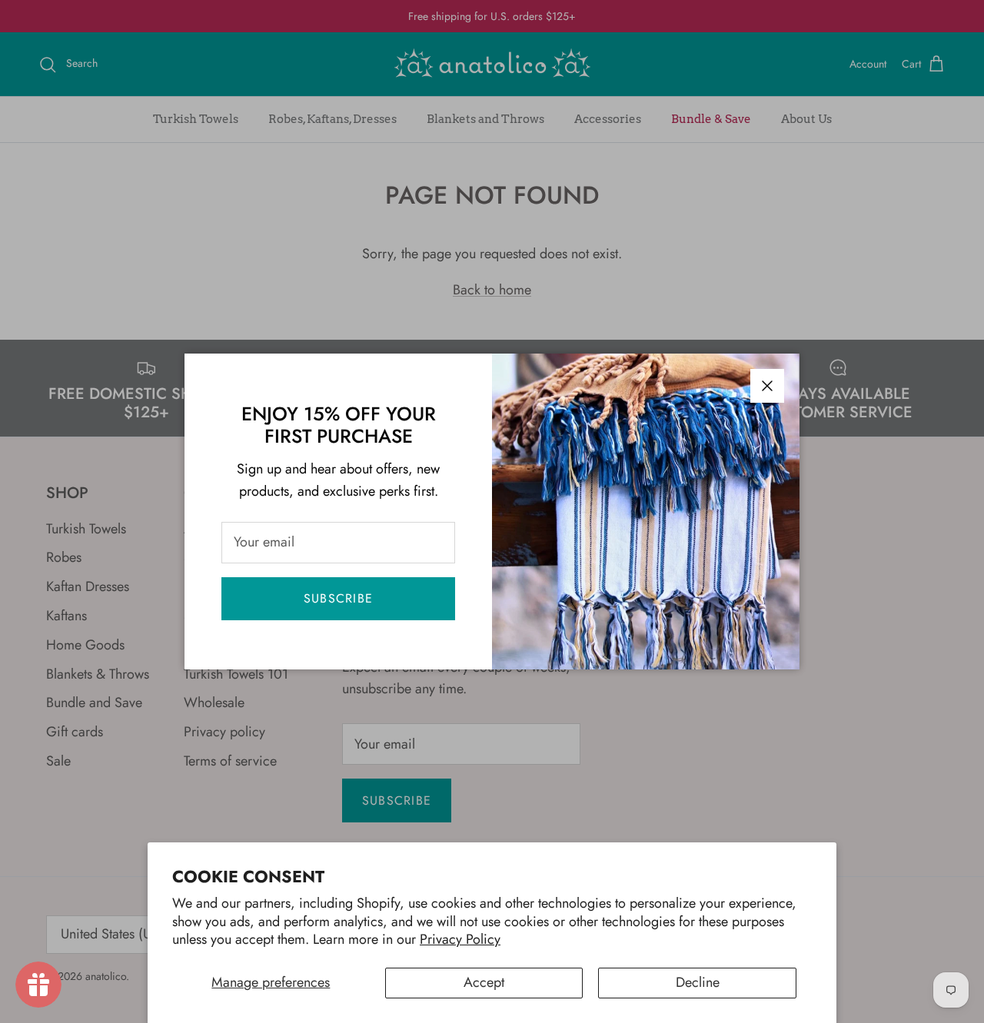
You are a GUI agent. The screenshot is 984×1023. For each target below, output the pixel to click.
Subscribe (339, 598)
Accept (484, 982)
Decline (698, 982)
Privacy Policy (460, 939)
